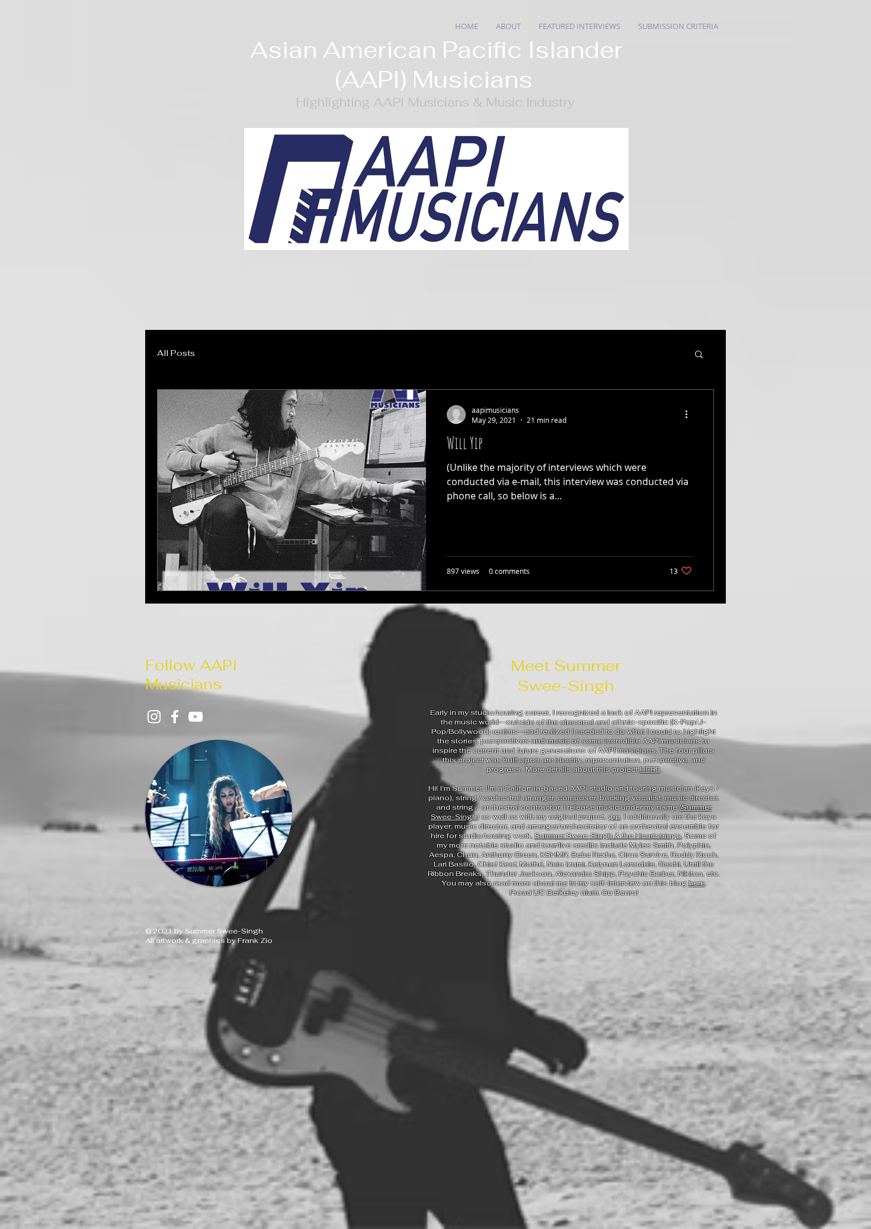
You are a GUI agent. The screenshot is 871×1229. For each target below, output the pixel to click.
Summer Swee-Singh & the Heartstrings (607, 835)
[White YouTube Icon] (195, 717)
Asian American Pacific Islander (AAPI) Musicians (436, 64)
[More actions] (690, 414)
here (697, 883)
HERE (650, 769)
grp (614, 817)
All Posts (176, 353)
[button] (699, 355)
